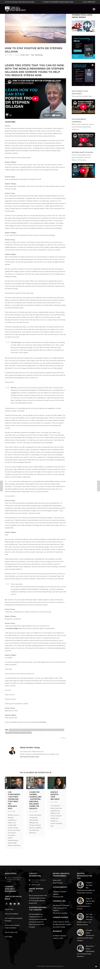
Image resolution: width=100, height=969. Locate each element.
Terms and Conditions (11, 914)
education (50, 730)
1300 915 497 (35, 884)
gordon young (41, 730)
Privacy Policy (9, 909)
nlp (17, 730)
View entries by (29, 756)
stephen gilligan (58, 730)
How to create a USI (11, 932)
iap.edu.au (60, 966)
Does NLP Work (58, 883)
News (32, 55)
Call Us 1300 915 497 (89, 2)
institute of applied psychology (28, 730)
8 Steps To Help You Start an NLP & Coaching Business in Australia (86, 903)
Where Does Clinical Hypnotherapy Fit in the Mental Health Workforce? (85, 951)
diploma (23, 732)
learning (17, 732)
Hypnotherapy (39, 55)
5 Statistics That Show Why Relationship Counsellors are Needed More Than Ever (86, 888)
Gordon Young (25, 55)
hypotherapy (9, 732)
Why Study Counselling (60, 913)
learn (29, 732)
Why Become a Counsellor (61, 905)
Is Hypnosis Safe (58, 896)
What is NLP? (57, 880)
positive (12, 730)
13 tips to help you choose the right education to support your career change (62, 924)
